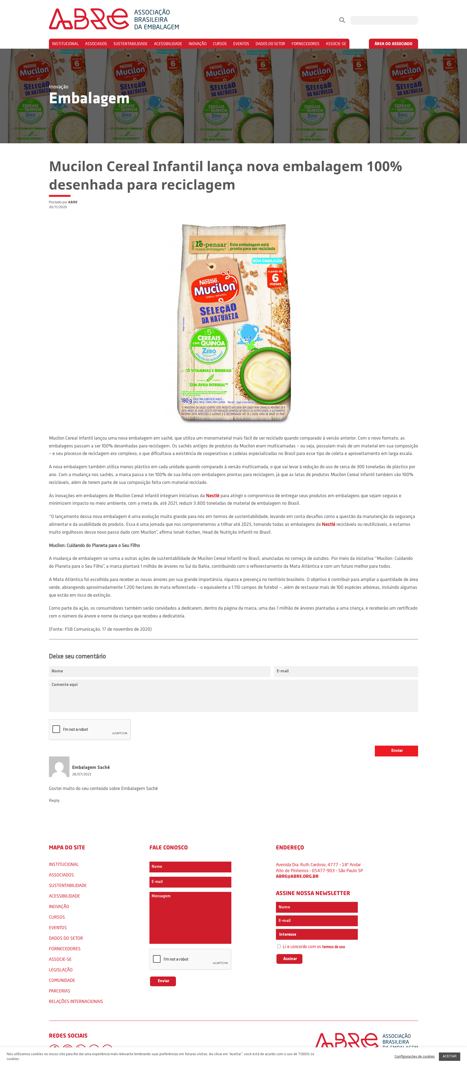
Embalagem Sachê (139, 788)
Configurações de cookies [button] (415, 1057)
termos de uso (333, 947)
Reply (54, 801)
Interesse (287, 934)
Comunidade (62, 980)
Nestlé (212, 496)
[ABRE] (130, 20)
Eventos (241, 43)
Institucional (65, 43)
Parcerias (59, 990)
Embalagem (89, 99)
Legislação (61, 969)
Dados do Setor (270, 43)
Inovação (197, 43)
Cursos (220, 43)
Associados (96, 43)
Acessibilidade (168, 43)
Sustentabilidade (131, 43)
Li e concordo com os (313, 947)
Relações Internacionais (76, 1001)
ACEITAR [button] (449, 1056)
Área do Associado (393, 43)
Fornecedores (305, 43)
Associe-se (336, 43)
